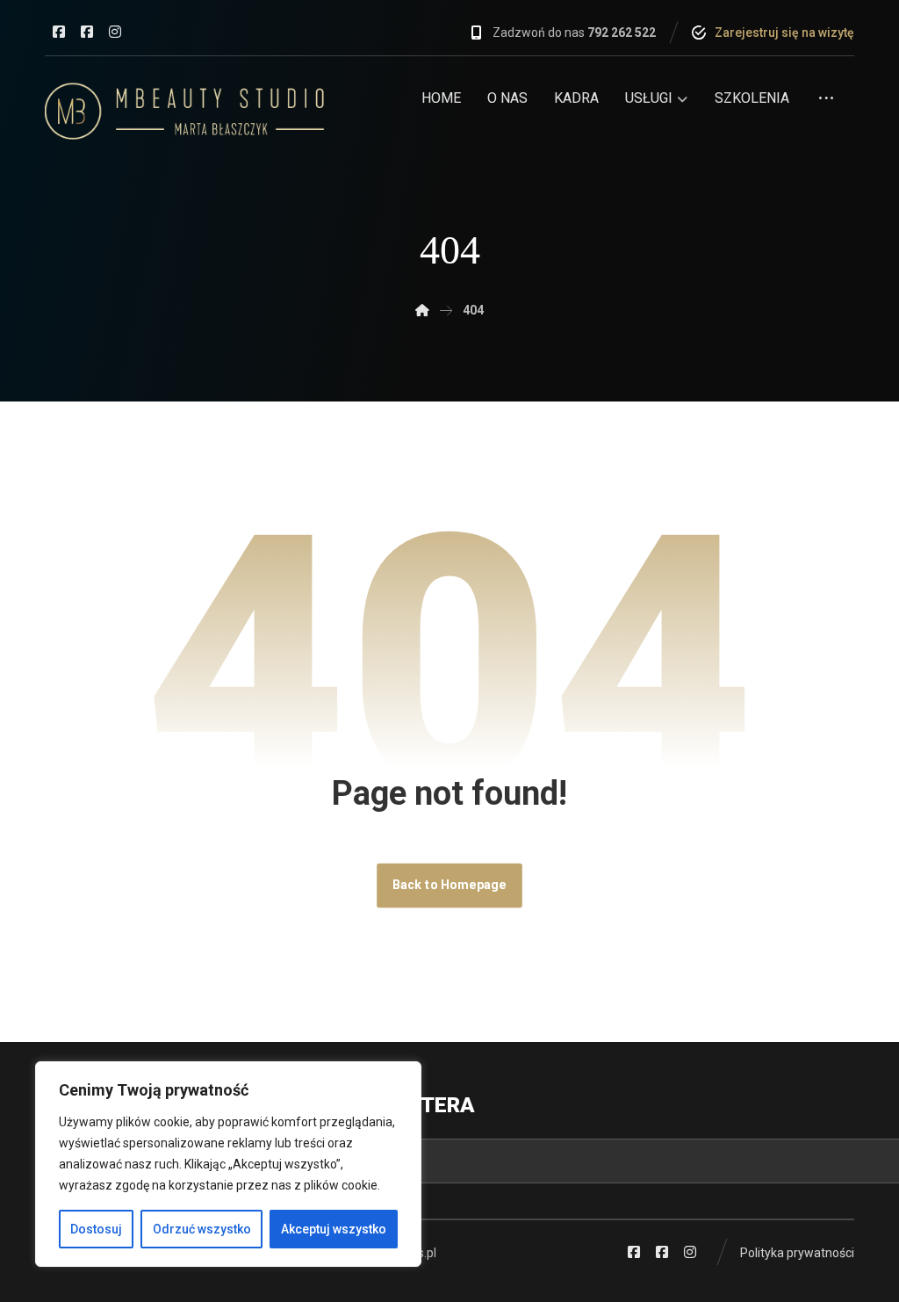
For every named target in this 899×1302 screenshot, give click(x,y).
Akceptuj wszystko (333, 1229)
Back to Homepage (449, 885)
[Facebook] (59, 32)
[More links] (826, 104)
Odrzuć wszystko (202, 1229)
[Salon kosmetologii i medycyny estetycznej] (185, 111)
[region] (228, 1164)
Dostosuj (96, 1229)
